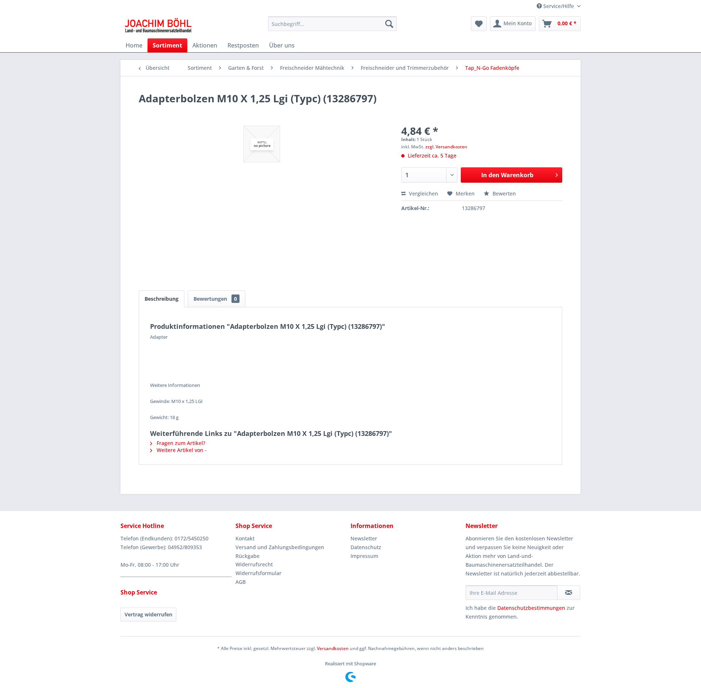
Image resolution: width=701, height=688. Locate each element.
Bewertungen (215, 298)
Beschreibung (162, 298)
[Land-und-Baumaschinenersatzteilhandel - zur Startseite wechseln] (158, 25)
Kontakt (244, 538)
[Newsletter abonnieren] (568, 592)
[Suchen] (389, 23)
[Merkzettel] (479, 23)
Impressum (364, 555)
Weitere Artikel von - (181, 449)
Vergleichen (422, 193)
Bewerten (503, 193)
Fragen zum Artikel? (180, 443)
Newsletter (363, 538)
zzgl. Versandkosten (446, 147)
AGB (240, 581)
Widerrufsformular (258, 573)
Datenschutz (365, 547)
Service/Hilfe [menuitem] (558, 6)
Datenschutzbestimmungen (531, 607)
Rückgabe (247, 555)
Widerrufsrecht (254, 564)
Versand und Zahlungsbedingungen (279, 547)
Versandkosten (333, 648)
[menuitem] (332, 23)
